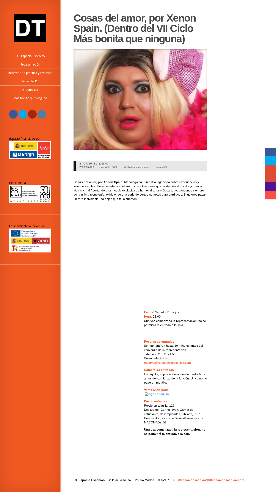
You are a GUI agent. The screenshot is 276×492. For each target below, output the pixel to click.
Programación (30, 64)
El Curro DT (30, 90)
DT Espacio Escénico (30, 56)
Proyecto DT (30, 81)
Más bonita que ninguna (30, 98)
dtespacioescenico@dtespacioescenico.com (211, 480)
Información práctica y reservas (30, 73)
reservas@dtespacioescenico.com (167, 362)
